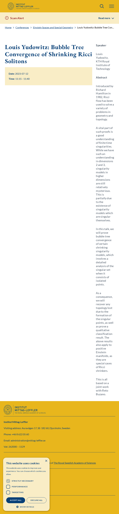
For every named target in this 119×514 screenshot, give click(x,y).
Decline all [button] (36, 500)
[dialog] (26, 484)
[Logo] (23, 6)
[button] (26, 506)
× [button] (46, 461)
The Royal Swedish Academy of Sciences (75, 462)
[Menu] (111, 6)
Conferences (22, 27)
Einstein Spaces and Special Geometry (53, 27)
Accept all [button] (15, 500)
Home (8, 27)
